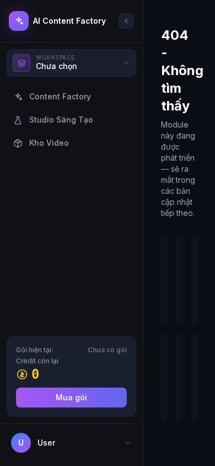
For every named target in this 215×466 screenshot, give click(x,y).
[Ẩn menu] (126, 21)
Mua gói (71, 397)
